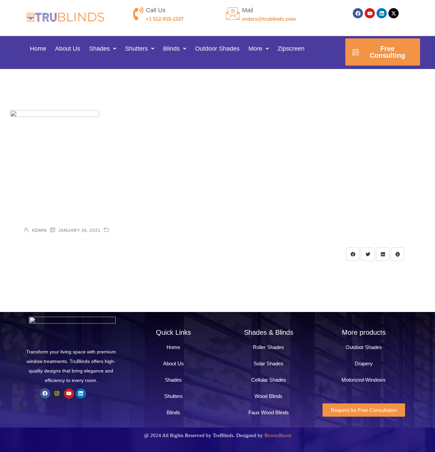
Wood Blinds (268, 396)
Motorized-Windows (364, 380)
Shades (99, 48)
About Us (67, 48)
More (255, 48)
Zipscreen (291, 48)
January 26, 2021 (79, 230)
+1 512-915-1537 (165, 19)
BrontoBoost (277, 435)
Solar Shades (268, 363)
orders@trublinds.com (269, 19)
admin (39, 230)
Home (38, 48)
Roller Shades (268, 347)
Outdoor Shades (217, 48)
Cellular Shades (268, 380)
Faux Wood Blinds (268, 412)
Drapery (364, 363)
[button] (103, 49)
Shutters (136, 48)
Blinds (171, 48)
